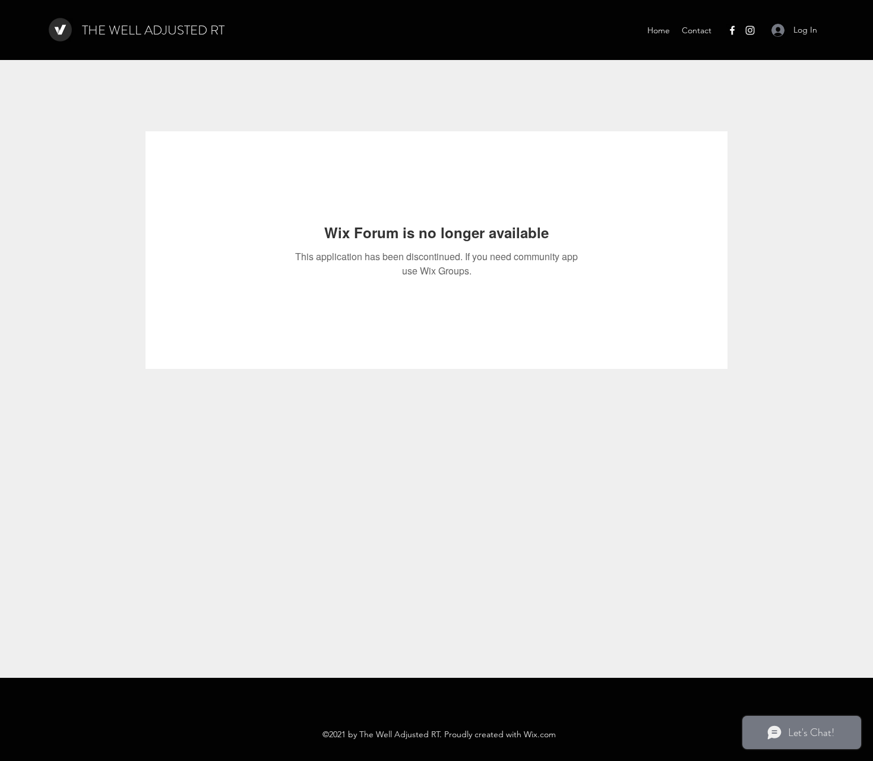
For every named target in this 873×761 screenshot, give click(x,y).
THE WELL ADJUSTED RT (153, 30)
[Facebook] (732, 30)
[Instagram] (750, 30)
